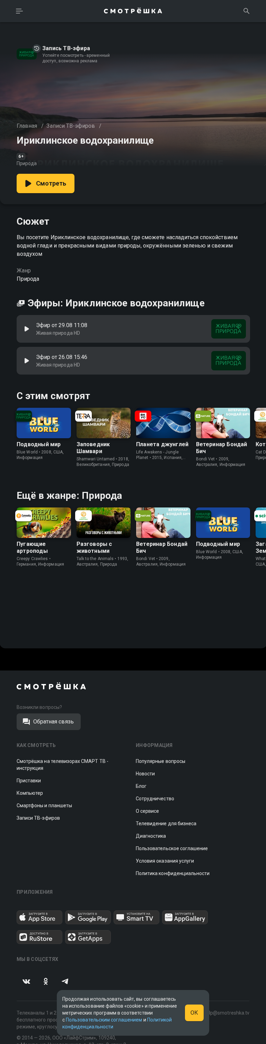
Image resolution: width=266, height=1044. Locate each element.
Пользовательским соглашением (104, 1020)
